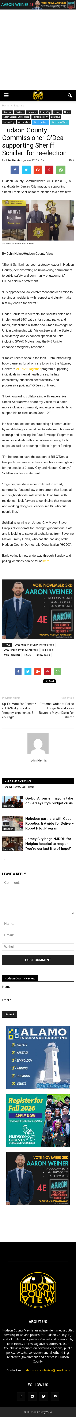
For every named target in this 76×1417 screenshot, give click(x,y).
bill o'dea (47, 649)
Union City (8, 122)
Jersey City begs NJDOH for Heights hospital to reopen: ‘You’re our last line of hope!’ (48, 844)
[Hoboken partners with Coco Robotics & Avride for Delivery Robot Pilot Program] (12, 823)
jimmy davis (43, 654)
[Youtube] (55, 1396)
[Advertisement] (38, 50)
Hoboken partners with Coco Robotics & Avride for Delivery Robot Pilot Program (49, 823)
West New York (59, 122)
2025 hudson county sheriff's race (34, 644)
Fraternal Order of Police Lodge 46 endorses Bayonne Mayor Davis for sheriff (56, 710)
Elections (19, 112)
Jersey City (45, 112)
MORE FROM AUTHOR (19, 787)
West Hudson (40, 122)
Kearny (57, 112)
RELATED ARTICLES (18, 781)
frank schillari (12, 654)
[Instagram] (32, 1396)
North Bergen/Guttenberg (16, 116)
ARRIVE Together (28, 369)
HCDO (27, 654)
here (45, 561)
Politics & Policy (40, 116)
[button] (70, 95)
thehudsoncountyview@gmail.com (46, 1370)
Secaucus (55, 116)
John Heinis (13, 160)
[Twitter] (43, 1396)
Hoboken (32, 112)
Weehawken (24, 122)
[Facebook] (21, 1396)
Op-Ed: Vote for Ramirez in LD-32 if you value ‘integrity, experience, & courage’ (19, 710)
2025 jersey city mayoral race (21, 649)
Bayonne (7, 112)
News (66, 112)
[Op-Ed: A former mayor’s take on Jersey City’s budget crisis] (12, 802)
